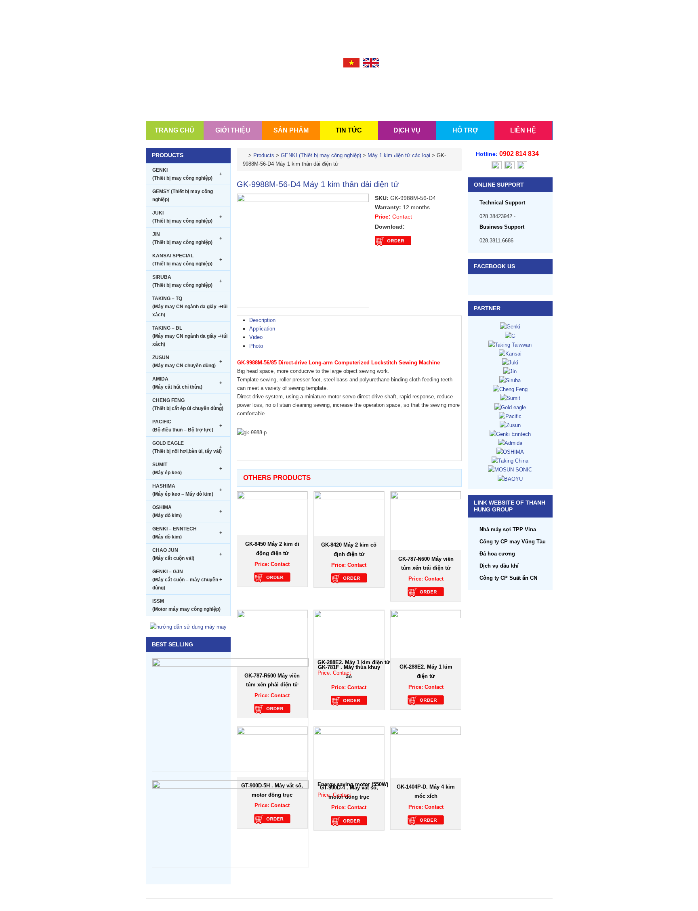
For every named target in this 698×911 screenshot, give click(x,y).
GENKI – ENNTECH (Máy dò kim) (187, 533)
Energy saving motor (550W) (352, 784)
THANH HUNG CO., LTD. (194, 85)
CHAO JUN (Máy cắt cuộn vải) (187, 554)
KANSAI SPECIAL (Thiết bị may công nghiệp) (187, 260)
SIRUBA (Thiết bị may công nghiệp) (187, 281)
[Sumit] (510, 398)
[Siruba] (510, 380)
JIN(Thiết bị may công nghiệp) (187, 238)
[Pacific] (510, 416)
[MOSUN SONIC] (510, 469)
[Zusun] (510, 425)
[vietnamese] (351, 62)
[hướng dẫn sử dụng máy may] (188, 626)
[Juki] (510, 362)
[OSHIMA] (510, 451)
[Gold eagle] (510, 407)
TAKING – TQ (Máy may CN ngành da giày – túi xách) (189, 307)
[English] (371, 62)
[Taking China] (510, 460)
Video (256, 337)
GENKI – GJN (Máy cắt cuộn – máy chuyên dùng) (187, 580)
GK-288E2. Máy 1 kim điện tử (353, 662)
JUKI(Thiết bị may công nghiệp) (187, 217)
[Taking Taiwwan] (510, 344)
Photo (256, 346)
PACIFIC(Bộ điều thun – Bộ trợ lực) (187, 426)
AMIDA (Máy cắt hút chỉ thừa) (187, 383)
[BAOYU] (510, 478)
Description (262, 320)
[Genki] (510, 326)
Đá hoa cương (497, 554)
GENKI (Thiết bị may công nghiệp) (187, 174)
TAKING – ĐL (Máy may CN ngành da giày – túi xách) (189, 336)
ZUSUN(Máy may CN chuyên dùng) (187, 361)
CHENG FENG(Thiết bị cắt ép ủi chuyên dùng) (187, 404)
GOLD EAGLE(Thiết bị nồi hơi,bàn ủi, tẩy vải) (187, 447)
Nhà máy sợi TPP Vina (507, 529)
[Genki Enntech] (510, 434)
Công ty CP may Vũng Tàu (512, 542)
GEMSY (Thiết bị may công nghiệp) (182, 195)
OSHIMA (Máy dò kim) (187, 511)
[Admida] (510, 443)
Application (262, 329)
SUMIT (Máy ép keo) (187, 468)
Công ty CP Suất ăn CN (508, 578)
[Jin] (510, 371)
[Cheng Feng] (510, 389)
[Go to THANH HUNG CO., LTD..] (245, 155)
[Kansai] (510, 353)
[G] (510, 335)
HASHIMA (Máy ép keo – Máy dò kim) (187, 490)
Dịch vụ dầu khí (499, 566)
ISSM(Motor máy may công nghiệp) (186, 605)
